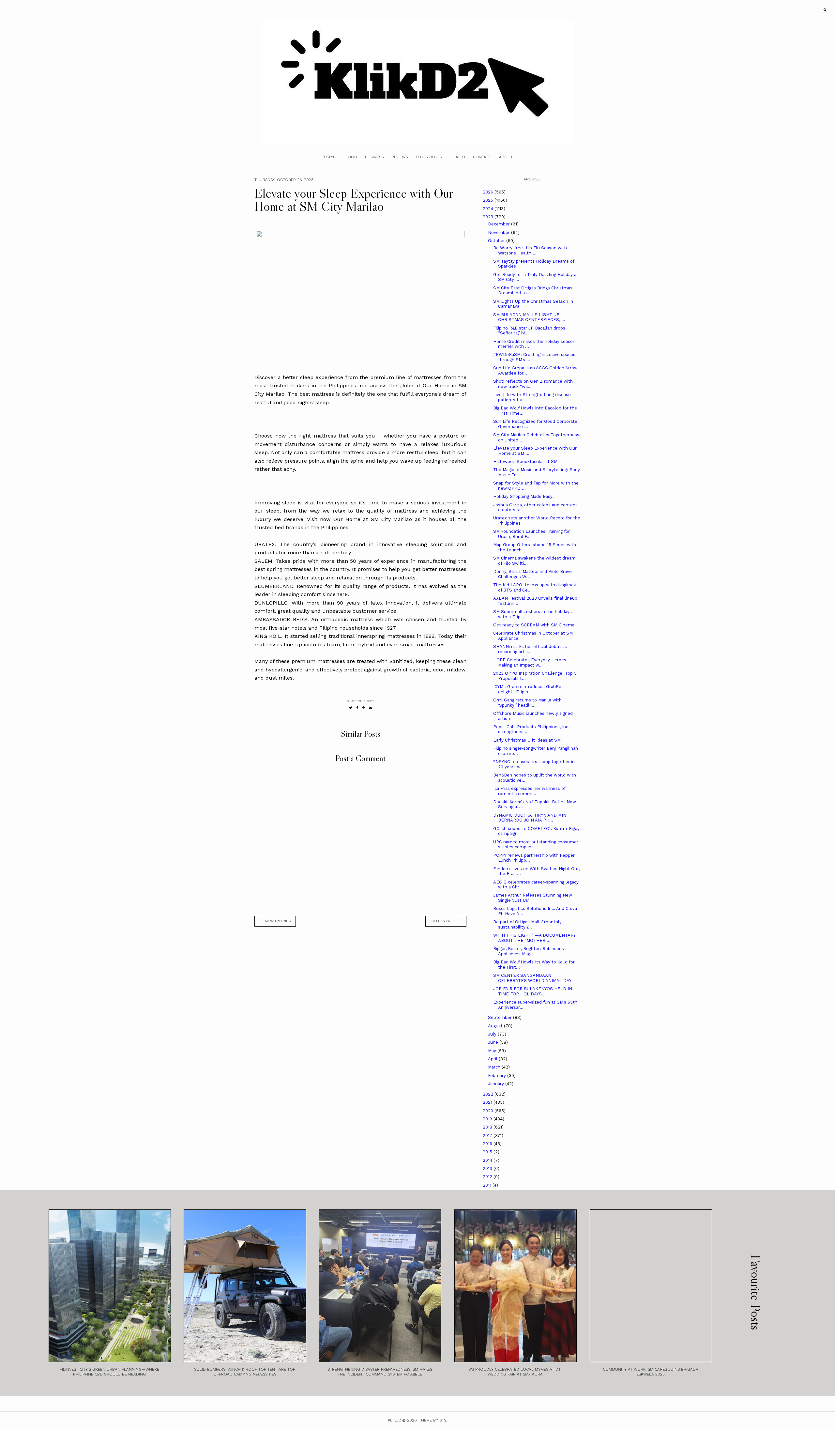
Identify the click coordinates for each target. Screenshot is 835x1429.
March (495, 1067)
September (500, 1017)
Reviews (399, 157)
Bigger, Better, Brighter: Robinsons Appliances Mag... (528, 951)
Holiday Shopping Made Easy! (523, 496)
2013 (488, 1168)
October (497, 240)
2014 (488, 1160)
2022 (488, 1094)
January (496, 1083)
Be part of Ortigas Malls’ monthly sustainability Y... (527, 924)
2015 (488, 1151)
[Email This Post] (370, 707)
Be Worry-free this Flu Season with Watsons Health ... (530, 250)
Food (351, 157)
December (499, 224)
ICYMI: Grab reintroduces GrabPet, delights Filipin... (528, 689)
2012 (488, 1176)
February (497, 1075)
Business (374, 157)
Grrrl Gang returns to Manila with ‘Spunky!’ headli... (527, 703)
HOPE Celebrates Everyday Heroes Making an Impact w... (529, 662)
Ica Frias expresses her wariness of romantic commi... (529, 791)
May (492, 1050)
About (506, 157)
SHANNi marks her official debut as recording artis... (530, 649)
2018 (488, 1127)
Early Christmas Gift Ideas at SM (527, 740)
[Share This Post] (357, 707)
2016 (488, 1143)
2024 (488, 208)
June (493, 1042)
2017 (488, 1135)
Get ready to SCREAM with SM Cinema (533, 624)
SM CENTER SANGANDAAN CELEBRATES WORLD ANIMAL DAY (532, 978)
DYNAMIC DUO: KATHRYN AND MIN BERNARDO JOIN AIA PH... (529, 818)
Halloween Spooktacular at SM (525, 461)
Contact (482, 157)
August (496, 1025)
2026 (488, 192)
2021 (488, 1102)
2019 (488, 1118)
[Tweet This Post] (350, 707)
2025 (488, 200)
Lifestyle (328, 157)
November (499, 232)
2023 (488, 216)
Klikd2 (394, 1420)
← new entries (275, 921)
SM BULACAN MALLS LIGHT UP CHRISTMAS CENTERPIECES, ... (529, 317)
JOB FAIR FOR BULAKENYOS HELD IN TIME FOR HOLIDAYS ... (532, 991)
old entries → (446, 921)
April (493, 1058)
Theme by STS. (433, 1420)
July (493, 1034)
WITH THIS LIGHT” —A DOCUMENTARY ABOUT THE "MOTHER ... (534, 938)
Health (457, 157)
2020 (488, 1110)
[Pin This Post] (363, 707)
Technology (429, 157)
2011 (488, 1185)
